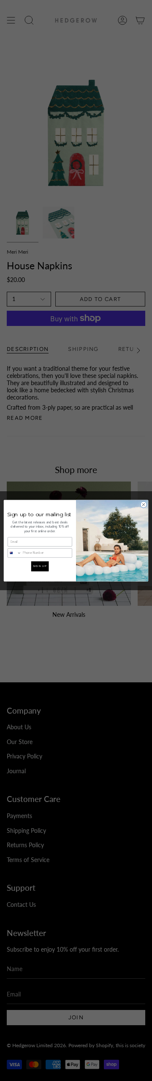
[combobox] (14, 552)
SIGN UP (40, 566)
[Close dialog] (143, 504)
